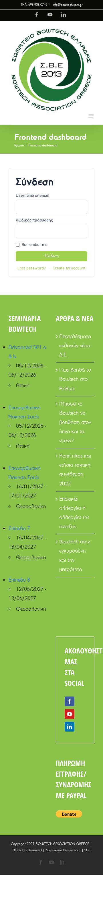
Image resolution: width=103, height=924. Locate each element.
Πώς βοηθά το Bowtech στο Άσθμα (75, 378)
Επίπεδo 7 (19, 528)
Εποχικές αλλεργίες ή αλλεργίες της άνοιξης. (74, 512)
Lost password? (31, 268)
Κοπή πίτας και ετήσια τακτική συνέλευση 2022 (75, 469)
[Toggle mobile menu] (91, 116)
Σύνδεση (51, 256)
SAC (87, 850)
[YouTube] (69, 714)
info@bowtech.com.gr (67, 4)
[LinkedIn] (69, 727)
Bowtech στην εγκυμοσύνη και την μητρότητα (74, 555)
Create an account (69, 268)
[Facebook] (69, 701)
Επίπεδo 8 (19, 579)
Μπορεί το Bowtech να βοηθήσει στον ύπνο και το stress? (75, 422)
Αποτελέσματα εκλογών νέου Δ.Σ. (75, 345)
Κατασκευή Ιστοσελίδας (63, 850)
